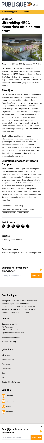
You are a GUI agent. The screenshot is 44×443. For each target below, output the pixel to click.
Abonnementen (8, 359)
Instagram (9, 406)
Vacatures (6, 364)
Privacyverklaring (9, 341)
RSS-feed (9, 411)
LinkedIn (9, 395)
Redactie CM (30, 64)
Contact (5, 373)
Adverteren (6, 355)
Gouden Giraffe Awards (11, 382)
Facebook (9, 401)
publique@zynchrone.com (13, 332)
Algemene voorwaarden (11, 337)
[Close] (41, 427)
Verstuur (36, 437)
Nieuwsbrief (6, 368)
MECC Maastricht (35, 174)
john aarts (18, 206)
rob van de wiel (7, 206)
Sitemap (5, 377)
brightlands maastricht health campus (15, 209)
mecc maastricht (23, 213)
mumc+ (32, 209)
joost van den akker (9, 213)
